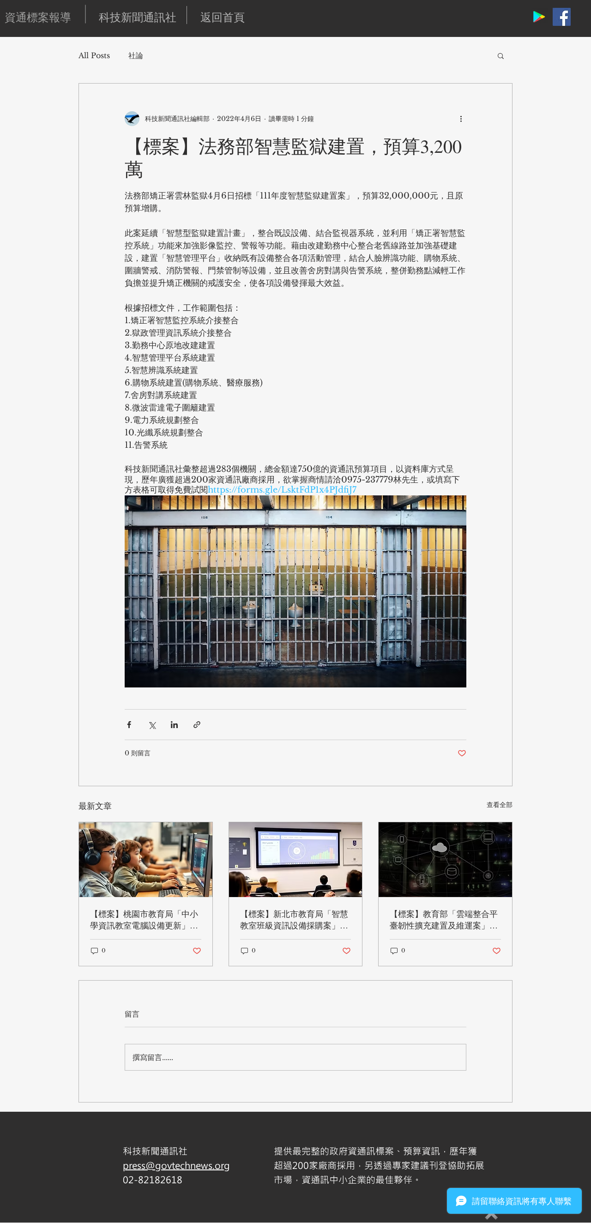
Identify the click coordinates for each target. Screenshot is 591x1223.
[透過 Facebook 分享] (129, 724)
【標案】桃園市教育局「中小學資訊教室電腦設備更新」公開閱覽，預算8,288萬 (144, 919)
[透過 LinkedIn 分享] (174, 724)
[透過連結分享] (197, 724)
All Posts (94, 55)
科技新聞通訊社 (137, 17)
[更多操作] (460, 118)
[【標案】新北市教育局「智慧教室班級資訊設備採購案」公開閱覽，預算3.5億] (295, 859)
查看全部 (500, 805)
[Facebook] (562, 17)
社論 (135, 55)
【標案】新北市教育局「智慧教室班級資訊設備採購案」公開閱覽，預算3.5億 (294, 919)
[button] (500, 55)
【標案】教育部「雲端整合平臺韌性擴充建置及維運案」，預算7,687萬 (444, 919)
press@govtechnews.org (176, 1165)
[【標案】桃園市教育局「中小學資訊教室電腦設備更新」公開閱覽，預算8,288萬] (145, 859)
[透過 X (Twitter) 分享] (151, 724)
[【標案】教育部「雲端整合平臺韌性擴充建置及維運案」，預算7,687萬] (445, 859)
